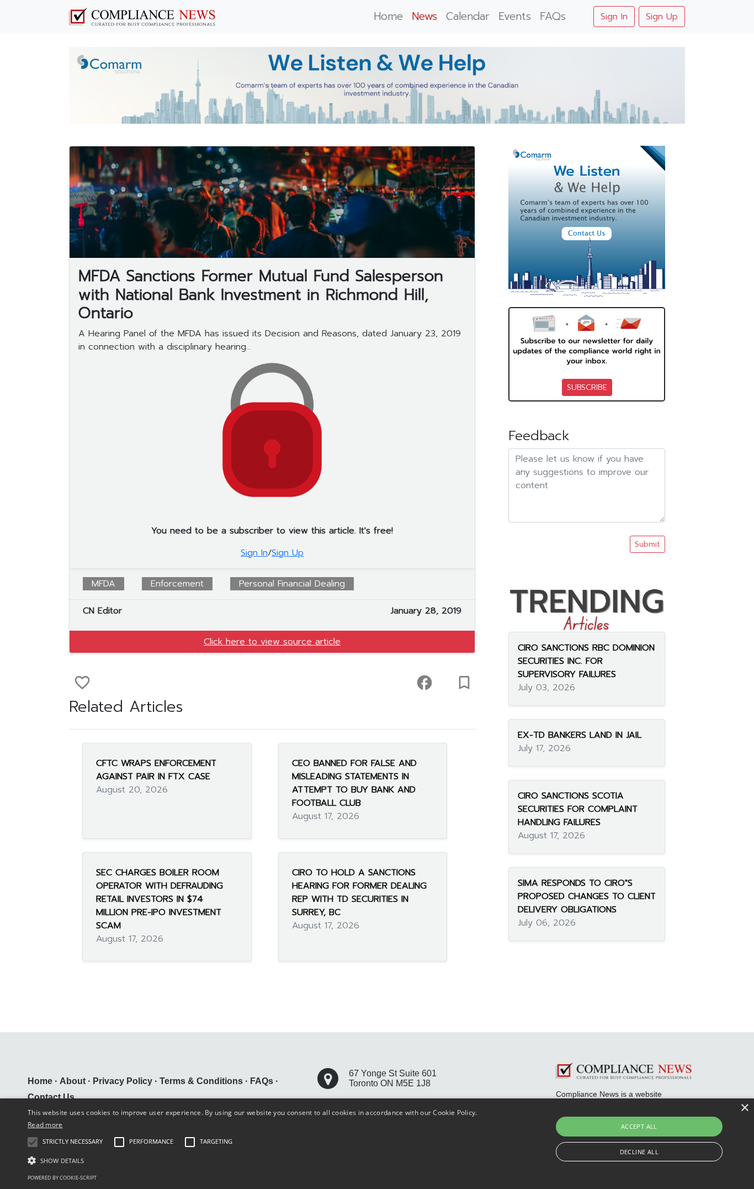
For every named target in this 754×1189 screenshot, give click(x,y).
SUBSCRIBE (587, 387)
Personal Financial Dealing (292, 583)
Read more (45, 1124)
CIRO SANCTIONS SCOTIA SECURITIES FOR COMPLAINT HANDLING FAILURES (578, 809)
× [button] (744, 1108)
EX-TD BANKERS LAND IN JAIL (579, 735)
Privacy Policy (122, 1081)
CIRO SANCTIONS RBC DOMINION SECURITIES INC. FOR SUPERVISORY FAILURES (586, 661)
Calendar (468, 16)
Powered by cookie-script (62, 1177)
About (73, 1081)
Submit (647, 544)
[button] (255, 1160)
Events (514, 16)
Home (388, 16)
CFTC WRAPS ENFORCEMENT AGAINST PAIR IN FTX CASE (156, 770)
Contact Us (51, 1097)
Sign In (614, 16)
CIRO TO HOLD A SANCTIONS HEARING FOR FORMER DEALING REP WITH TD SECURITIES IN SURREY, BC (359, 892)
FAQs (553, 16)
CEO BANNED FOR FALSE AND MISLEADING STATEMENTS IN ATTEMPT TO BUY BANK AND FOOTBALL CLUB (354, 783)
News (424, 16)
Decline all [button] (639, 1152)
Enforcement (177, 583)
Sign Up (662, 16)
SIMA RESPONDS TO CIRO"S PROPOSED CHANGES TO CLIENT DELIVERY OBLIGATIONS (587, 896)
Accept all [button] (639, 1126)
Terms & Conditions (201, 1081)
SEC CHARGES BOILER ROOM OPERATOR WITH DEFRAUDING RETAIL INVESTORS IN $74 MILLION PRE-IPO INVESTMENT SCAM (159, 899)
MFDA (103, 583)
